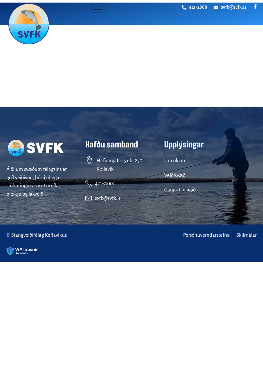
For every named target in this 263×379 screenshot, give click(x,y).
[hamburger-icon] (98, 8)
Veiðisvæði (175, 175)
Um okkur (174, 160)
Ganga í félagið (180, 189)
